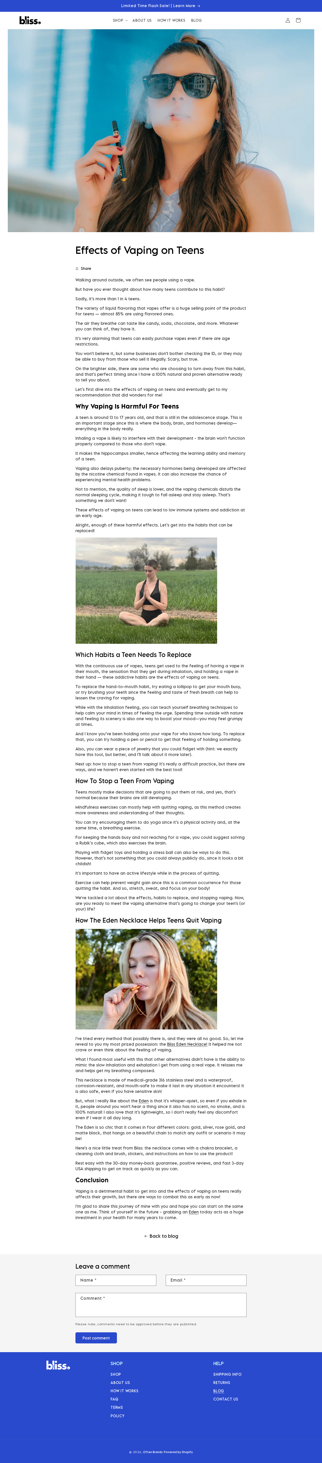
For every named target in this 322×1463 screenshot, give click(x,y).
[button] (120, 20)
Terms (117, 1407)
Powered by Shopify (178, 1452)
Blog (218, 1391)
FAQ (114, 1399)
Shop (116, 1374)
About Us (120, 1382)
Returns (221, 1382)
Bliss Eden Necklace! (187, 1044)
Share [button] (86, 268)
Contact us (225, 1399)
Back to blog (164, 1236)
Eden (144, 1100)
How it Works (125, 1391)
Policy (117, 1415)
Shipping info (227, 1374)
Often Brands (153, 1452)
